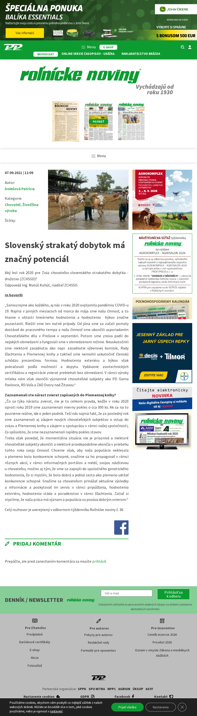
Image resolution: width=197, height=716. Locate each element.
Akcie (35, 657)
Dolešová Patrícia (20, 188)
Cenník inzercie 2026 (162, 634)
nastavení (56, 711)
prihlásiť (99, 561)
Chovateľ (12, 204)
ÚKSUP (138, 689)
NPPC (111, 689)
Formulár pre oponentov (98, 650)
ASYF (149, 689)
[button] (173, 594)
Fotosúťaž (35, 665)
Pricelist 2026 (162, 642)
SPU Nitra (97, 689)
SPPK (82, 689)
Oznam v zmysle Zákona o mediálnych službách (162, 653)
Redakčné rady (98, 642)
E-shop (35, 650)
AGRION (124, 689)
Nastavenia (161, 707)
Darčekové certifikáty (34, 642)
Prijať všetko (127, 707)
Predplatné (35, 634)
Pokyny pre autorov (98, 635)
